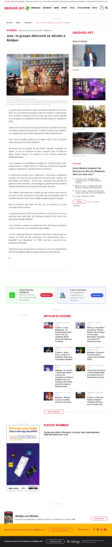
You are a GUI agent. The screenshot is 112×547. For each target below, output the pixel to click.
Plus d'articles (54, 412)
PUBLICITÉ (55, 18)
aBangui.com (84, 1)
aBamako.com (23, 1)
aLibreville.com (75, 1)
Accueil (9, 22)
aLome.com (49, 1)
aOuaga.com (32, 1)
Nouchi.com (104, 1)
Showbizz (28, 22)
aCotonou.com (41, 1)
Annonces (36, 8)
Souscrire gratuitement (60, 530)
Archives (77, 205)
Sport (64, 8)
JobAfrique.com (94, 1)
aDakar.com (66, 1)
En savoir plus (99, 518)
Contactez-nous (55, 541)
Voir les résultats (93, 202)
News (56, 8)
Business (47, 8)
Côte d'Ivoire (83, 8)
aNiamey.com (57, 1)
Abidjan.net (15, 1)
